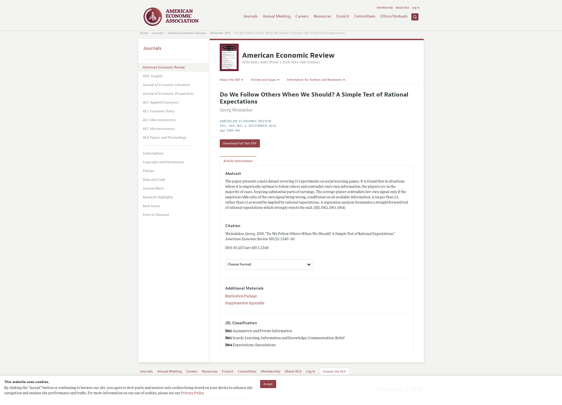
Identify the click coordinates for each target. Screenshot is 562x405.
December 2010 (220, 33)
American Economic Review (187, 33)
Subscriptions (153, 153)
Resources (322, 16)
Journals (250, 16)
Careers (302, 16)
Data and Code (154, 179)
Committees (364, 16)
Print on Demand (156, 215)
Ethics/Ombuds (394, 16)
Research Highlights (158, 197)
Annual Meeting (277, 16)
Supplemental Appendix (245, 303)
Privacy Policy (192, 393)
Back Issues (151, 206)
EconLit (342, 16)
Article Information (238, 161)
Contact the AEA (334, 371)
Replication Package (241, 296)
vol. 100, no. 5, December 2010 (248, 126)
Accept (268, 384)
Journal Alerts (153, 188)
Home (144, 33)
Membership (385, 7)
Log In (416, 7)
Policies (148, 171)
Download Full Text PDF (240, 143)
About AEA (402, 7)
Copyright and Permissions (163, 162)
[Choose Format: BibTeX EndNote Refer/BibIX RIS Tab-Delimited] (269, 265)
